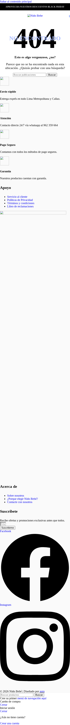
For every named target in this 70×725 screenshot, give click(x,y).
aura (42, 691)
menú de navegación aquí (31, 698)
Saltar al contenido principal (16, 1)
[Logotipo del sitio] (35, 15)
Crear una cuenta (9, 723)
